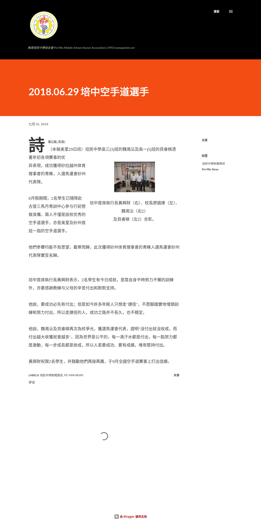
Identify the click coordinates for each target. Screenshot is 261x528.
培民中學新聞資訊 (213, 163)
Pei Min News (210, 169)
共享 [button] (205, 140)
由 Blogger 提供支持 (133, 516)
